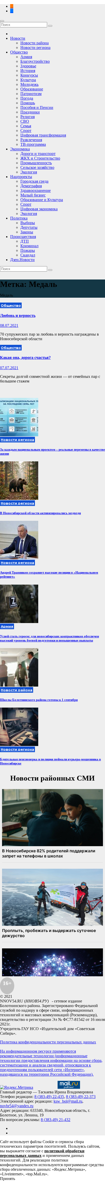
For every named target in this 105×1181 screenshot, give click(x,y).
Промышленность (36, 163)
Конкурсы (29, 75)
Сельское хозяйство (37, 167)
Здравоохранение (35, 190)
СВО (24, 121)
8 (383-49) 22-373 (81, 1096)
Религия (27, 117)
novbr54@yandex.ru (16, 1106)
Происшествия (23, 236)
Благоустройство (35, 61)
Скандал (27, 255)
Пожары (27, 250)
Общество (19, 52)
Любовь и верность (17, 315)
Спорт (25, 130)
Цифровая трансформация (43, 135)
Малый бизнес (33, 195)
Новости (17, 38)
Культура (28, 80)
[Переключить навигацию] (2, 21)
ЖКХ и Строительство (40, 158)
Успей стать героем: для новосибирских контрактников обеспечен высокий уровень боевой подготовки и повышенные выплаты (49, 638)
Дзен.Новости (22, 259)
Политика (19, 218)
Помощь (27, 103)
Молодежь (29, 84)
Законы (26, 232)
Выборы (27, 223)
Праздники (30, 112)
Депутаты (28, 227)
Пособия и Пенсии (36, 107)
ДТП (24, 241)
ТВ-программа (33, 144)
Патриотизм (31, 93)
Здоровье (28, 66)
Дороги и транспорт (38, 153)
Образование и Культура (41, 200)
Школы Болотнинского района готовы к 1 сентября (39, 700)
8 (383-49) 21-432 (55, 1119)
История (27, 70)
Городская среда (34, 181)
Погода (26, 98)
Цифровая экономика (39, 209)
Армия (26, 57)
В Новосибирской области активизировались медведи (40, 513)
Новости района (34, 43)
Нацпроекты (21, 176)
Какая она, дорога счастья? (25, 357)
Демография (31, 186)
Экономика (20, 149)
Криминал (29, 246)
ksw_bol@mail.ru (68, 1101)
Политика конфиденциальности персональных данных (48, 1042)
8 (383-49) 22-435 (49, 1096)
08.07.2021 (9, 325)
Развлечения (31, 140)
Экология (28, 172)
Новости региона (35, 47)
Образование (31, 89)
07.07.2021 (9, 368)
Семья (25, 126)
